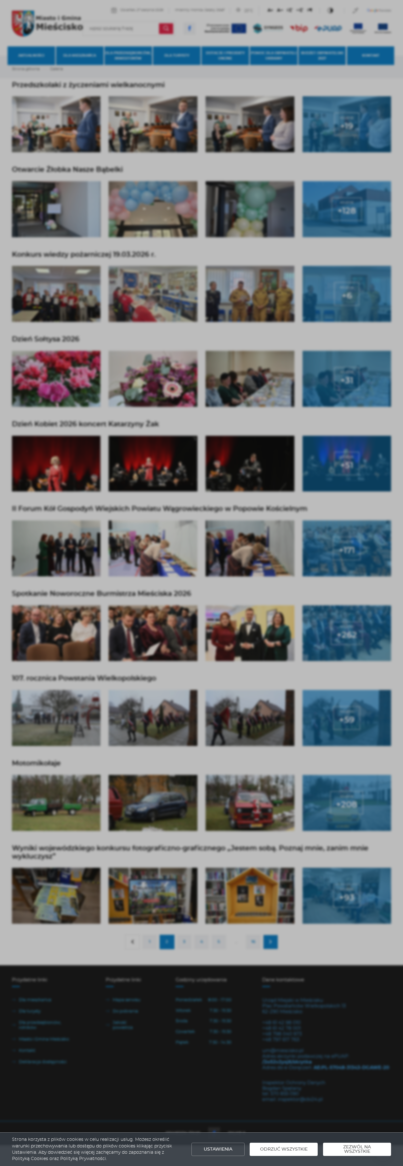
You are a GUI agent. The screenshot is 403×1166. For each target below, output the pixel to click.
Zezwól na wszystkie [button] (357, 1149)
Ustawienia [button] (218, 1149)
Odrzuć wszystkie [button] (284, 1149)
